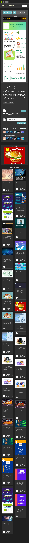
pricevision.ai (21, 12)
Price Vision (8, 189)
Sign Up (24, 5)
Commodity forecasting (10, 190)
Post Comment (21, 123)
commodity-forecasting (8, 102)
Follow (23, 111)
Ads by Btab (14, 16)
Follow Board (23, 128)
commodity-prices (21, 104)
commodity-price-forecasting (9, 104)
